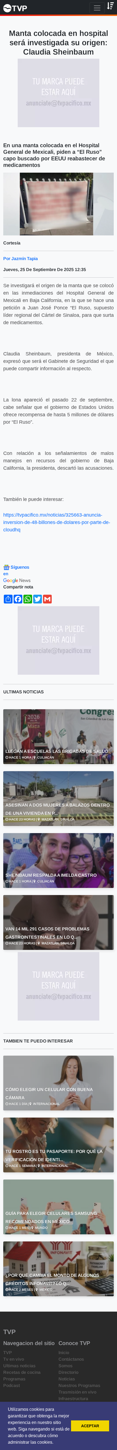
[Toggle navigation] (97, 7)
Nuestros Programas (79, 1385)
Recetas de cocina (22, 1372)
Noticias (67, 1379)
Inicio (64, 1352)
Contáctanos (71, 1359)
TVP (7, 1352)
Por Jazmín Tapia (20, 258)
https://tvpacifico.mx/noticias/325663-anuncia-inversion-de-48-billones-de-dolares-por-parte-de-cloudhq (56, 522)
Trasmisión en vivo (77, 1392)
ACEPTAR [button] (90, 1426)
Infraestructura (73, 1398)
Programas (14, 1379)
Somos (66, 1365)
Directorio (68, 1372)
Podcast (11, 1385)
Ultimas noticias (19, 1365)
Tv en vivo (13, 1359)
